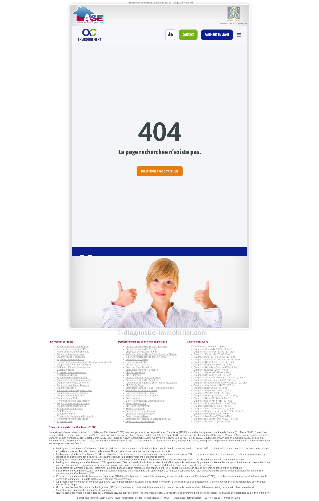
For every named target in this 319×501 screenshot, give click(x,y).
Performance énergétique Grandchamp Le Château (151, 354)
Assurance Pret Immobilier (187, 498)
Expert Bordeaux (65, 370)
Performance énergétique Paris (72, 349)
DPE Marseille (64, 411)
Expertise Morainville (136, 362)
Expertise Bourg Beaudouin (139, 367)
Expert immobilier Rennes (70, 408)
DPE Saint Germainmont (138, 406)
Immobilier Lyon (232, 498)
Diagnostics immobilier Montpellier (74, 380)
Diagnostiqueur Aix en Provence (73, 385)
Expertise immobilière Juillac (140, 393)
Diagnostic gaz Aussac (137, 364)
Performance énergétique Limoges (74, 390)
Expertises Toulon (66, 413)
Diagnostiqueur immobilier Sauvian (143, 377)
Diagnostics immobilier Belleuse (142, 370)
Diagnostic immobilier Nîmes (71, 406)
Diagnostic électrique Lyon (70, 354)
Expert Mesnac (133, 398)
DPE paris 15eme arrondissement (74, 367)
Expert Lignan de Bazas (138, 416)
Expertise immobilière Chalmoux (142, 395)
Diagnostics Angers (66, 388)
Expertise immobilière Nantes (72, 372)
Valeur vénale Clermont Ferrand (73, 351)
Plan (166, 498)
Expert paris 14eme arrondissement (75, 416)
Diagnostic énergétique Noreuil (141, 351)
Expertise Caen (65, 421)
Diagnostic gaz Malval (137, 359)
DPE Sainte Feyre (134, 385)
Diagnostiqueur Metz (67, 398)
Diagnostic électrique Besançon (73, 382)
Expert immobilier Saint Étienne (73, 346)
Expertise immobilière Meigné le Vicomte (146, 357)
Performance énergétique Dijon (73, 419)
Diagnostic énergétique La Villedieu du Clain (148, 419)
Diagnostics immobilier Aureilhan (142, 380)
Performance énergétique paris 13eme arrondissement (84, 362)
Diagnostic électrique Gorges (140, 413)
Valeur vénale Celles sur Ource (141, 390)
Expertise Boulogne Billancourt (72, 377)
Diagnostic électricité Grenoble (72, 393)
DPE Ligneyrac (133, 375)
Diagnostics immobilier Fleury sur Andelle (146, 346)
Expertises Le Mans (67, 375)
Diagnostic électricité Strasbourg (73, 403)
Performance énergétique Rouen (73, 401)
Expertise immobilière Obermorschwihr (145, 401)
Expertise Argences (135, 408)
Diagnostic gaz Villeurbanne (71, 357)
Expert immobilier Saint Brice (140, 421)
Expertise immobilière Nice (70, 359)
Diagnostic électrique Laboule (141, 411)
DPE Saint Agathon (135, 372)
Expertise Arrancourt (136, 403)
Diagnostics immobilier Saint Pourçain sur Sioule (150, 388)
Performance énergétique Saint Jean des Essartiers (151, 382)
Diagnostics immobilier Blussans (142, 349)
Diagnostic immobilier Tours (71, 395)
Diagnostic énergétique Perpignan (74, 364)
